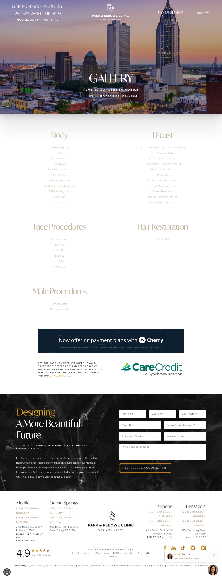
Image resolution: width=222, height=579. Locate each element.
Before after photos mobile (119, 96)
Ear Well (59, 245)
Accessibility (144, 553)
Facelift (60, 250)
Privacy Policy (102, 553)
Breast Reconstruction (162, 186)
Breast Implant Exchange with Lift (162, 164)
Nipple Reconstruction (162, 202)
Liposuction (59, 175)
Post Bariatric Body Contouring (60, 186)
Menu (206, 12)
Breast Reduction (162, 191)
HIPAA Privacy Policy (123, 553)
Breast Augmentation (162, 153)
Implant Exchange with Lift (162, 197)
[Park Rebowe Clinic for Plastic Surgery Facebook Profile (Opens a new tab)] (165, 548)
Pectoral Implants (59, 309)
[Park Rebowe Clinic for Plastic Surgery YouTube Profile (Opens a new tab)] (173, 548)
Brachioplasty (59, 158)
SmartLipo (59, 197)
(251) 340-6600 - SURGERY (37, 6)
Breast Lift (162, 175)
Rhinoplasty (59, 267)
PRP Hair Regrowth (59, 191)
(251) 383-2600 (27, 517)
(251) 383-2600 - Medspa (37, 14)
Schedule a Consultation (145, 468)
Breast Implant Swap (162, 169)
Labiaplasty (59, 164)
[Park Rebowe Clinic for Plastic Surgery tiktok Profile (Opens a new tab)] (183, 548)
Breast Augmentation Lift (162, 158)
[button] (7, 572)
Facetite (59, 256)
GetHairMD (163, 239)
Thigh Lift (60, 202)
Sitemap (113, 556)
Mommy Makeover (59, 180)
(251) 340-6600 (27, 508)
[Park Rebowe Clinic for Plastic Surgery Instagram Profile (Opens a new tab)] (193, 548)
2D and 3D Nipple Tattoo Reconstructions (162, 147)
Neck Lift (59, 261)
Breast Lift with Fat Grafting (162, 180)
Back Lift (59, 153)
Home (90, 96)
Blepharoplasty (59, 239)
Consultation (170, 12)
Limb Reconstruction (59, 169)
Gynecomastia (59, 304)
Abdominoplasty (60, 147)
